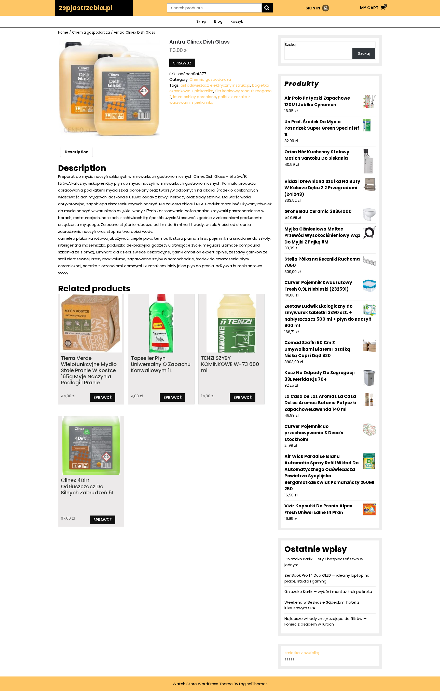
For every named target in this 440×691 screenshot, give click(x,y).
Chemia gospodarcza (91, 32)
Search (267, 8)
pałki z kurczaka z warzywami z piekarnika (209, 99)
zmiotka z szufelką (301, 652)
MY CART (372, 8)
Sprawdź (182, 63)
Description (76, 152)
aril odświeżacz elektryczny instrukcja (215, 85)
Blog (218, 21)
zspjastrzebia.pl (86, 7)
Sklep (201, 21)
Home (63, 32)
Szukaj (290, 44)
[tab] (76, 152)
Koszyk (236, 21)
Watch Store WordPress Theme (203, 683)
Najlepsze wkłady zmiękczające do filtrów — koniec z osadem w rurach (325, 621)
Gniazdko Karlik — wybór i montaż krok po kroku (328, 591)
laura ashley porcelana (194, 96)
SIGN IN (317, 8)
